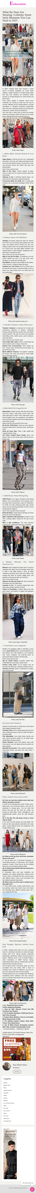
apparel (26, 1029)
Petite (28, 1032)
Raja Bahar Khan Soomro (15, 1005)
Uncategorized (19, 1034)
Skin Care (5, 1116)
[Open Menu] (3, 3)
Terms (25, 1188)
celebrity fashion (7, 1032)
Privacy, (22, 1188)
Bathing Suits (6, 1085)
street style (11, 1034)
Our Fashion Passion (19, 1032)
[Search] (33, 3)
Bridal (4, 1087)
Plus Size (5, 1108)
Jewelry (5, 1098)
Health (5, 1095)
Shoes (5, 1113)
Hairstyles (5, 1093)
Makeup (5, 1100)
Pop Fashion (6, 1110)
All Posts (17, 1071)
